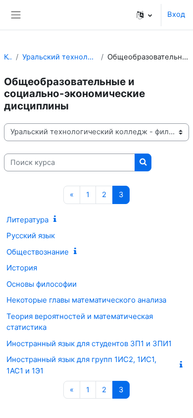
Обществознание (37, 252)
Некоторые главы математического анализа (86, 300)
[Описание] (57, 219)
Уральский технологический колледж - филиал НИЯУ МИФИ (59, 56)
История (21, 267)
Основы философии (41, 284)
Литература (27, 219)
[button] (144, 15)
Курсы (8, 56)
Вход (176, 14)
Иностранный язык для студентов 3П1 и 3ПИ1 (89, 343)
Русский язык (30, 235)
